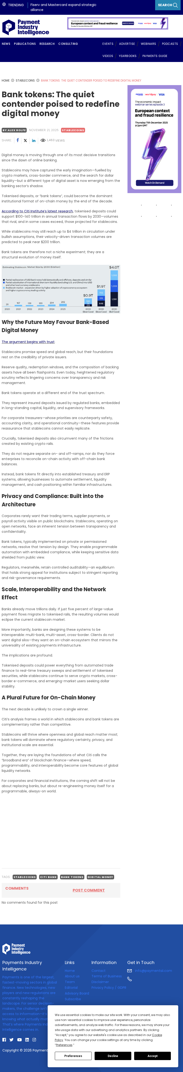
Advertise (127, 44)
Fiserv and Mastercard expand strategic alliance (63, 7)
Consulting (68, 44)
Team (70, 982)
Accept (152, 1056)
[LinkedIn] (34, 141)
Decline (113, 1056)
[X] (25, 141)
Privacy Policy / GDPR (109, 987)
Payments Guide (155, 56)
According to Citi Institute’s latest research (37, 211)
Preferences (73, 1056)
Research (47, 44)
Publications (25, 44)
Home (70, 970)
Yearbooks (128, 56)
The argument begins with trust (28, 341)
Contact (99, 970)
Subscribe (73, 999)
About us (72, 976)
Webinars (148, 44)
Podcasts (170, 44)
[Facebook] (17, 141)
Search (165, 5)
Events (107, 44)
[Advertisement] (61, 831)
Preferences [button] (64, 1045)
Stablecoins (73, 130)
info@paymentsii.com (153, 970)
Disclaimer (100, 982)
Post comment (89, 890)
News (6, 44)
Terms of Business (107, 976)
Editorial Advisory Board (77, 990)
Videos (107, 56)
